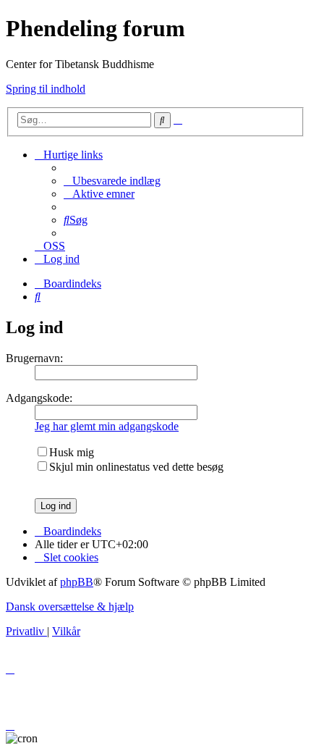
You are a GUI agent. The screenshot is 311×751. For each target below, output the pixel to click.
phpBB (76, 582)
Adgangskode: (39, 398)
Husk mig (71, 452)
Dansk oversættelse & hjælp (70, 606)
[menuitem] (112, 181)
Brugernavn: (34, 358)
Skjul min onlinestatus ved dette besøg (136, 467)
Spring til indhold (45, 89)
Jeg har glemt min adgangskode (107, 426)
